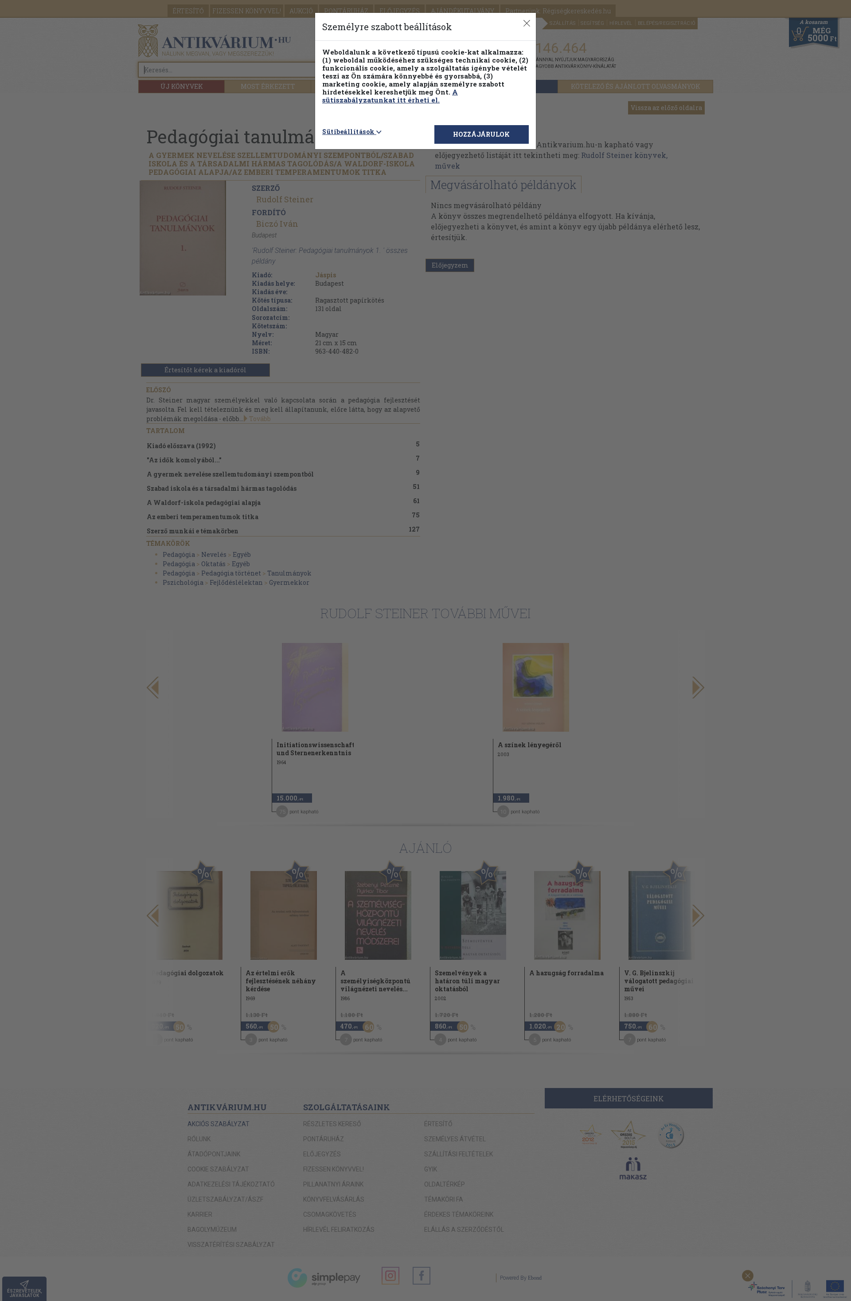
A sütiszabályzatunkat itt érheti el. (390, 95)
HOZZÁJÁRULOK (481, 134)
